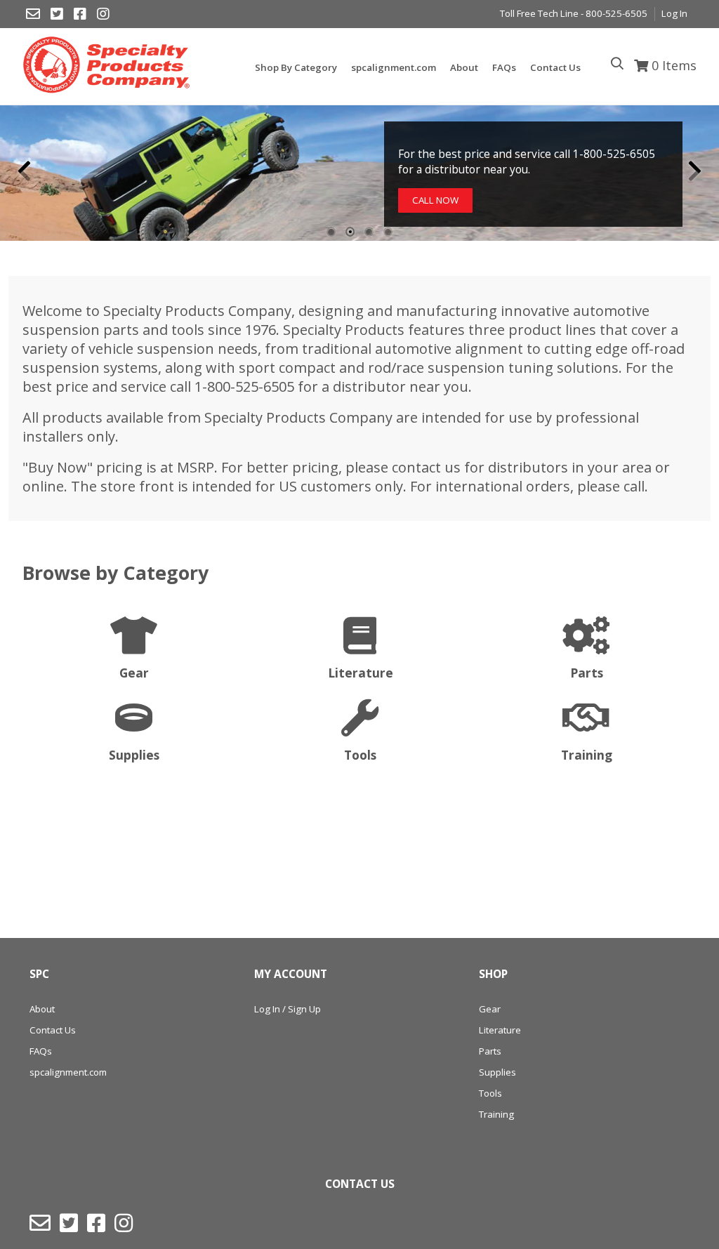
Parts (490, 1051)
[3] (369, 232)
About (42, 1009)
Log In (674, 13)
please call (611, 486)
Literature (500, 1030)
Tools (490, 1093)
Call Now (435, 200)
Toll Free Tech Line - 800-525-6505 (573, 13)
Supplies (497, 1072)
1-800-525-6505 (244, 386)
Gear (490, 1009)
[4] (387, 232)
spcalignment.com (68, 1072)
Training (496, 1114)
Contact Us (52, 1030)
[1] (331, 232)
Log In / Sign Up (287, 1009)
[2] (350, 232)
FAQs (40, 1051)
